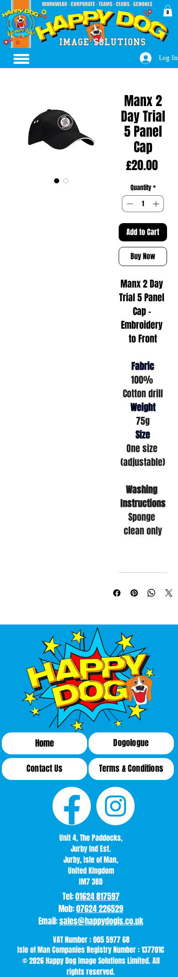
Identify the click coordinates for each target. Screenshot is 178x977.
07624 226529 (99, 909)
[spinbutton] (143, 204)
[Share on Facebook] (116, 592)
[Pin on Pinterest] (134, 592)
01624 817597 (97, 896)
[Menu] (21, 59)
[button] (168, 10)
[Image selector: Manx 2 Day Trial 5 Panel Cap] (56, 180)
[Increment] (156, 204)
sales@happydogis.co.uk (101, 921)
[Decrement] (129, 204)
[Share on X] (168, 592)
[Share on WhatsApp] (151, 592)
